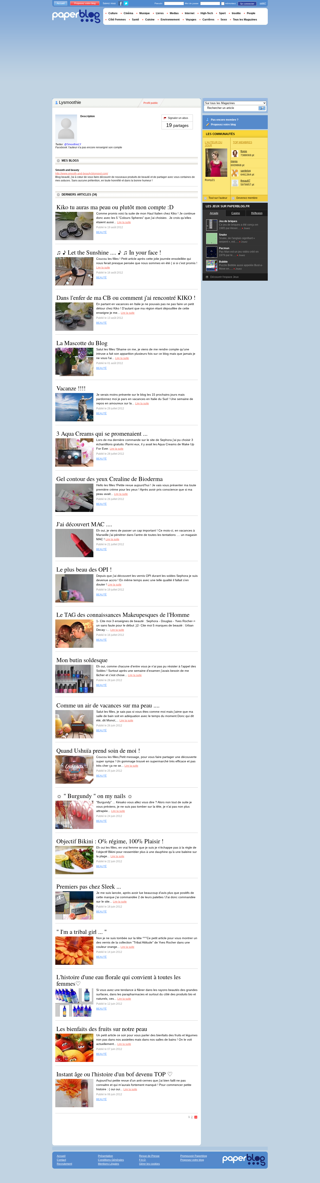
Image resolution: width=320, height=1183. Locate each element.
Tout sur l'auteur (218, 197)
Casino (235, 213)
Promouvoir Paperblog (193, 1156)
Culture (113, 13)
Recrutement (64, 1163)
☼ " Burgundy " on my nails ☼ (94, 795)
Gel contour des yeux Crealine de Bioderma (109, 478)
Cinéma (128, 13)
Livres (160, 13)
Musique (144, 13)
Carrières (208, 19)
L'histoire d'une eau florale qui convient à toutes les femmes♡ (118, 980)
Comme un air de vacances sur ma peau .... (108, 705)
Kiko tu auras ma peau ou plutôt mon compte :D (114, 207)
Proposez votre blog (223, 124)
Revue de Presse (149, 1156)
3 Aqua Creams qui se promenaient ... (102, 433)
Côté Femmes (117, 19)
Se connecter (247, 3)
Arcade (214, 213)
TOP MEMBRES (242, 142)
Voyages (191, 19)
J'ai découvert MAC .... (84, 524)
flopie (244, 151)
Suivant (196, 1117)
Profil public (150, 103)
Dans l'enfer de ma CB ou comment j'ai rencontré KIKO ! (125, 297)
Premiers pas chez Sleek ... (88, 886)
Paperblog (76, 16)
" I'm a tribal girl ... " (81, 931)
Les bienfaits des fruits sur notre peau (101, 1028)
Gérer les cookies (149, 1163)
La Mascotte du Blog (82, 343)
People (251, 13)
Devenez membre (247, 197)
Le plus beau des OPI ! (84, 569)
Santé (135, 19)
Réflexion (257, 213)
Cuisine (150, 19)
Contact (61, 1159)
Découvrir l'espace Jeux (224, 276)
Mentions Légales (108, 1163)
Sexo (224, 19)
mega (234, 161)
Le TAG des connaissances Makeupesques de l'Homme (122, 614)
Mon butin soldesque (82, 660)
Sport (222, 13)
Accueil (60, 3)
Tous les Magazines (245, 19)
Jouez (247, 228)
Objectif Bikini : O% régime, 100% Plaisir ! (109, 841)
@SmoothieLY (72, 144)
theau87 (245, 180)
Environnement (170, 19)
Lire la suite (124, 222)
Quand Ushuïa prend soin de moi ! (98, 750)
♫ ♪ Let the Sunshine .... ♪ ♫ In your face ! (108, 252)
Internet (189, 13)
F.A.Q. (142, 1159)
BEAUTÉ (101, 232)
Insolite (236, 13)
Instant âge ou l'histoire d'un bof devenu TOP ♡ (114, 1074)
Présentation (105, 1156)
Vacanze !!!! (71, 388)
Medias (174, 13)
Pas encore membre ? (224, 119)
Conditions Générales (111, 1159)
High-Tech (206, 13)
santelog (246, 170)
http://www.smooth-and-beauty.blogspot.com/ (81, 173)
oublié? (263, 3)
